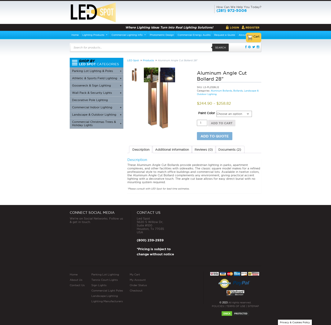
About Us (76, 279)
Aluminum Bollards (221, 90)
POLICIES (218, 306)
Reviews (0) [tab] (204, 149)
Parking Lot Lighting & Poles (96, 71)
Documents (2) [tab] (229, 149)
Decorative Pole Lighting (90, 100)
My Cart (135, 274)
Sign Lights (99, 285)
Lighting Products (93, 34)
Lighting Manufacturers (107, 301)
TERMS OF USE (235, 306)
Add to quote (215, 136)
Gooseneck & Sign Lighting (96, 85)
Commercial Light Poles (107, 290)
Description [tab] (141, 149)
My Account (138, 279)
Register (252, 27)
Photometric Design (162, 34)
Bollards (238, 90)
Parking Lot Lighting (105, 274)
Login (234, 27)
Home (75, 34)
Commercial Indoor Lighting (96, 107)
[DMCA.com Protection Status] (235, 312)
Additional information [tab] (172, 149)
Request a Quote (224, 34)
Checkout (136, 290)
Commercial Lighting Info (127, 34)
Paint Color (206, 113)
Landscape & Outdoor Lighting (96, 114)
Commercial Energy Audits (194, 34)
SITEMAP (253, 306)
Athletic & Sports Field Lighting (96, 78)
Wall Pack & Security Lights (96, 92)
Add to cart (222, 123)
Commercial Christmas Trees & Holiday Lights (96, 123)
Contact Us (77, 285)
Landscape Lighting (104, 295)
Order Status (138, 285)
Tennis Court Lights (104, 279)
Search (220, 47)
